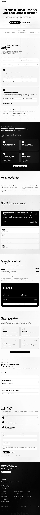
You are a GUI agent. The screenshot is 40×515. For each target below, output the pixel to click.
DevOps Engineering (4, 494)
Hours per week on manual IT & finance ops (8, 271)
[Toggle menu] (38, 2)
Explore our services (26, 22)
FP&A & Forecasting (17, 494)
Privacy (22, 506)
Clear (12, 452)
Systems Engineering (4, 498)
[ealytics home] (3, 1)
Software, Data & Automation (5, 501)
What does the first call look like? (8, 393)
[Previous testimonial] (2, 207)
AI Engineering (3, 493)
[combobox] (6, 444)
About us (28, 493)
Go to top (36, 506)
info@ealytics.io (5, 485)
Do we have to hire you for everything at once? (11, 387)
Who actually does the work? (7, 383)
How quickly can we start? (7, 376)
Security (25, 506)
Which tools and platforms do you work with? (10, 390)
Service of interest (6, 442)
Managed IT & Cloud (4, 499)
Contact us (29, 496)
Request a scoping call (7, 103)
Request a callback (5, 471)
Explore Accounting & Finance (19, 166)
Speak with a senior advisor (14, 22)
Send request (5, 452)
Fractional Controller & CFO (18, 496)
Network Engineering (4, 496)
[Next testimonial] (5, 207)
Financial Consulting (17, 498)
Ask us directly (3, 372)
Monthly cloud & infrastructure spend (7, 268)
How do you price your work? (7, 380)
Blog (28, 494)
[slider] (5, 269)
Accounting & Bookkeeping (18, 493)
